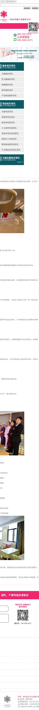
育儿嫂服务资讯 (8, 79)
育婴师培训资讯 (8, 117)
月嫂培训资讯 (7, 112)
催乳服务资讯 (7, 90)
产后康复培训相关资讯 (11, 150)
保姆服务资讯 (7, 85)
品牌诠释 (27, 8)
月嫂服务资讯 (7, 74)
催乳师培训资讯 (8, 123)
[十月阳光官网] (15, 21)
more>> (20, 162)
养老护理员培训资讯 (10, 133)
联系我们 (35, 8)
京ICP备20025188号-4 (25, 706)
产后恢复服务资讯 (9, 96)
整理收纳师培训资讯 (10, 144)
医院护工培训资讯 (9, 139)
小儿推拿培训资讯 (9, 128)
